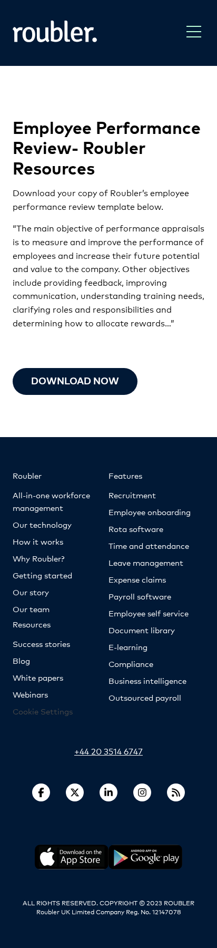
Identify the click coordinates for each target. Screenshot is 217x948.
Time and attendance (148, 545)
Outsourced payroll (144, 697)
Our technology (42, 524)
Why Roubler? (38, 558)
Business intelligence (147, 680)
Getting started (42, 575)
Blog (21, 660)
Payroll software (139, 596)
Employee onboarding (149, 512)
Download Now (75, 380)
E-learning (127, 647)
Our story (31, 592)
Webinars (30, 694)
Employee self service (148, 613)
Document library (141, 630)
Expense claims (137, 579)
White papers (38, 677)
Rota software (135, 529)
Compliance (130, 664)
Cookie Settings (43, 711)
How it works (38, 541)
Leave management (145, 562)
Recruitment (132, 495)
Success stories (41, 644)
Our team (31, 609)
